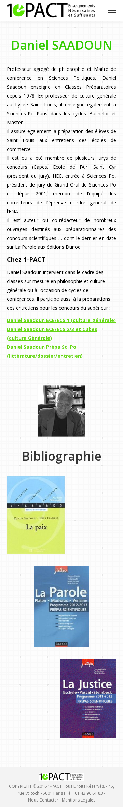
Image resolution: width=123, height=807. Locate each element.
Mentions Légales (78, 800)
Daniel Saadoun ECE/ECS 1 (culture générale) (61, 320)
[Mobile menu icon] (112, 10)
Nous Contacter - (45, 800)
